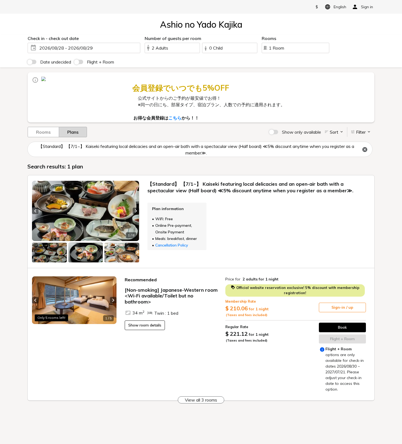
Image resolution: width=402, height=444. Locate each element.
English (340, 6)
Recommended (141, 279)
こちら (175, 118)
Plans (72, 132)
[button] (35, 211)
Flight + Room (100, 62)
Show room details (144, 325)
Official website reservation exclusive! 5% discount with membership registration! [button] (297, 290)
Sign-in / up (342, 307)
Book (342, 327)
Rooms (43, 132)
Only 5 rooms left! (51, 318)
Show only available (301, 132)
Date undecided (55, 62)
